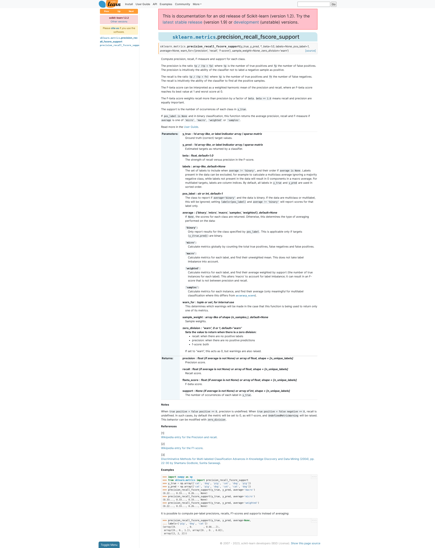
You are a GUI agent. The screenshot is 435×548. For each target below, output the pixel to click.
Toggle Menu (109, 544)
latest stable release (182, 22)
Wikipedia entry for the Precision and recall (189, 437)
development (246, 22)
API (155, 4)
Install (129, 4)
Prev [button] (106, 11)
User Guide (143, 4)
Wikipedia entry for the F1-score (182, 448)
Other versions (119, 21)
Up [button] (119, 11)
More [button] (196, 4)
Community (182, 4)
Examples (166, 4)
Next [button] (131, 11)
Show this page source (305, 543)
